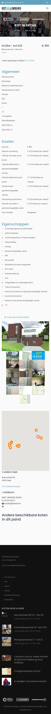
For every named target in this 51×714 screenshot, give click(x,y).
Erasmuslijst (8, 600)
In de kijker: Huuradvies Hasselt (30, 681)
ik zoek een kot (9, 577)
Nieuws (7, 586)
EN (47, 2)
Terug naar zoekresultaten (17, 317)
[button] (38, 437)
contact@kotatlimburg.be (14, 2)
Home (17, 31)
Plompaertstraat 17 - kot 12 (28, 639)
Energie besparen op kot (27, 671)
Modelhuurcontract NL (12, 595)
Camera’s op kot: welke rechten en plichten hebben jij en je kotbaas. (31, 659)
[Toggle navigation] (47, 8)
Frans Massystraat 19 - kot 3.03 (30, 627)
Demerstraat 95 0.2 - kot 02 (28, 615)
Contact (7, 591)
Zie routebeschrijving (11, 486)
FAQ (5, 582)
